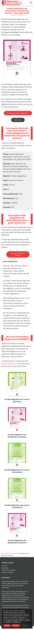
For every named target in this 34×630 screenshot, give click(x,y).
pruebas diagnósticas (9, 363)
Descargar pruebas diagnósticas (18, 113)
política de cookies (12, 620)
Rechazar (15, 625)
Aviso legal (5, 568)
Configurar (25, 625)
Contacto (4, 565)
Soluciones (18, 120)
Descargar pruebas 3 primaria (18, 254)
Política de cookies (7, 572)
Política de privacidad (8, 570)
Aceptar (7, 625)
